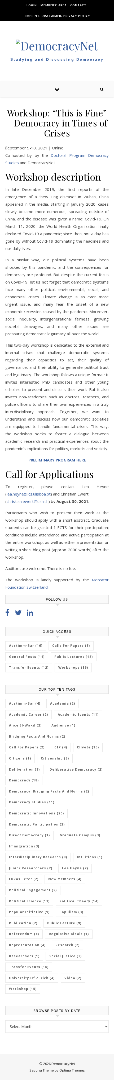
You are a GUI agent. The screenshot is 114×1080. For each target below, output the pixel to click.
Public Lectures (73, 656)
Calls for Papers (71, 645)
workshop (23, 989)
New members (64, 879)
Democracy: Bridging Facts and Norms (49, 791)
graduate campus (80, 835)
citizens (20, 758)
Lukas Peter (23, 879)
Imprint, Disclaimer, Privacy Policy (57, 16)
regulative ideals (69, 934)
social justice (65, 956)
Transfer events (29, 967)
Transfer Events (29, 667)
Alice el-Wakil (25, 725)
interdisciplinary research (38, 857)
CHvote (88, 747)
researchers (24, 956)
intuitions (89, 857)
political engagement (33, 890)
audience (63, 725)
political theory (79, 901)
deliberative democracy (76, 769)
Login (32, 5)
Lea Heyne (75, 868)
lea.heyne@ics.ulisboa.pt (29, 494)
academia (62, 703)
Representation (27, 945)
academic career (28, 714)
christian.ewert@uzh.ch (28, 501)
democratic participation (37, 824)
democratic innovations (36, 813)
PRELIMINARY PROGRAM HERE (57, 460)
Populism (71, 912)
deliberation (24, 769)
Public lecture (64, 923)
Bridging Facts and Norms (37, 736)
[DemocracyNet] (57, 45)
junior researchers (30, 868)
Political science (29, 901)
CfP (60, 747)
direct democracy (29, 835)
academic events (78, 714)
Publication (23, 923)
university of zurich (32, 978)
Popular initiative (29, 912)
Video (72, 978)
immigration (24, 846)
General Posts (27, 656)
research (67, 945)
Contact (78, 5)
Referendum (24, 934)
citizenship (55, 758)
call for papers (27, 747)
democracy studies (31, 802)
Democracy (24, 780)
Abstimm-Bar (25, 645)
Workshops (73, 667)
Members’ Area (54, 5)
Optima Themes (72, 1070)
